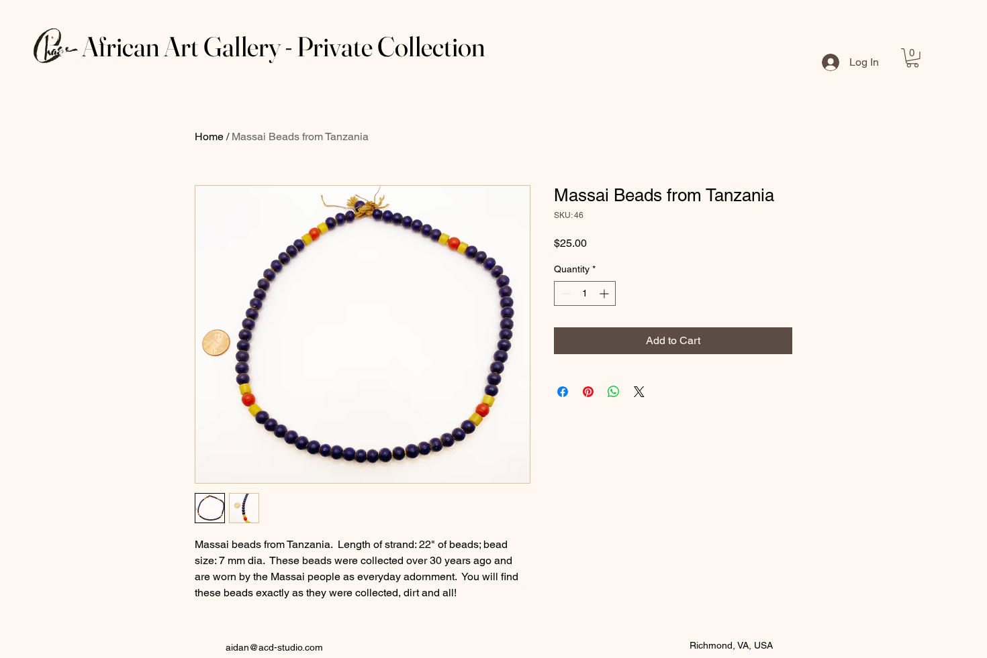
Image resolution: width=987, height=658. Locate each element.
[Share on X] (639, 392)
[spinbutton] (585, 293)
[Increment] (605, 293)
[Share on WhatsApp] (614, 392)
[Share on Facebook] (563, 392)
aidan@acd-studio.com (274, 647)
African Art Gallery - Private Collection (283, 46)
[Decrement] (564, 293)
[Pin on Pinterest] (588, 392)
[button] (912, 58)
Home (209, 136)
